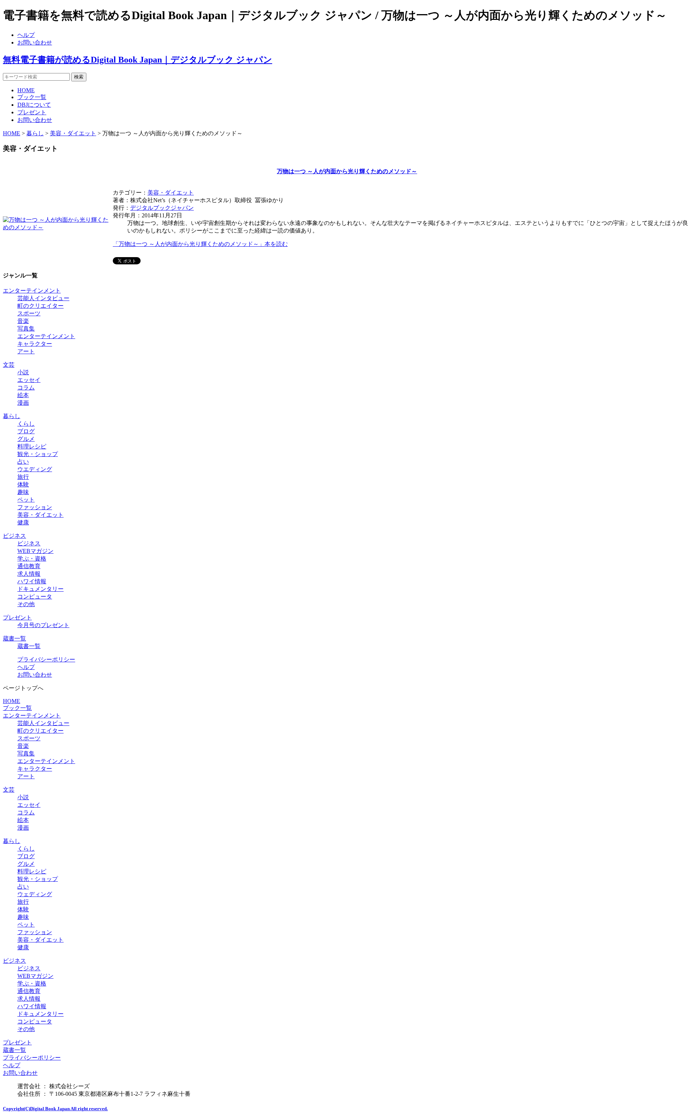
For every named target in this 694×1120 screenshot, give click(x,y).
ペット (26, 500)
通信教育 (28, 566)
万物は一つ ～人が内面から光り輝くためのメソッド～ (347, 171)
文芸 (8, 365)
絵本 (23, 395)
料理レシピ (31, 446)
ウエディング (34, 469)
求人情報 (28, 574)
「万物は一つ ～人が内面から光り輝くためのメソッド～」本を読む (200, 244)
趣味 (23, 492)
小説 (23, 372)
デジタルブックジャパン (162, 208)
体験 (23, 484)
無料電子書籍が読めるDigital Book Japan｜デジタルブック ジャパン (137, 59)
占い (23, 462)
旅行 (23, 477)
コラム (26, 387)
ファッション (34, 507)
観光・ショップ (37, 454)
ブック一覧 (31, 97)
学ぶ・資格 (31, 558)
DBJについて (34, 105)
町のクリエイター (40, 306)
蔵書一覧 (14, 638)
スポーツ (28, 313)
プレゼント (31, 112)
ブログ (26, 431)
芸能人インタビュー (43, 298)
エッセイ (28, 380)
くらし (26, 424)
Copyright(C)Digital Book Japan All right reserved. (55, 1108)
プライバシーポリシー (46, 659)
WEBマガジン (35, 551)
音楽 (23, 321)
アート (26, 351)
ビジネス (14, 536)
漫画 (23, 403)
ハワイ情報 (31, 581)
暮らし (35, 133)
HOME (26, 90)
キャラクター (34, 344)
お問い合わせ (34, 42)
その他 (26, 604)
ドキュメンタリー (40, 589)
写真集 (26, 328)
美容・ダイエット (73, 133)
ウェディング (34, 894)
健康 (23, 522)
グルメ (26, 439)
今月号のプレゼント (43, 625)
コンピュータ (34, 596)
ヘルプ (26, 35)
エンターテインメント (32, 291)
